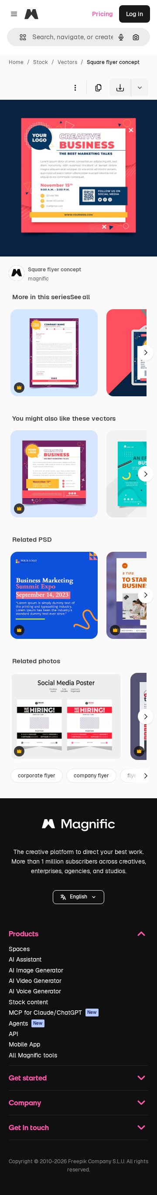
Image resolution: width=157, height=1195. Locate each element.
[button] (78, 897)
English (78, 896)
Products (23, 933)
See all (80, 297)
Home (16, 62)
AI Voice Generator (35, 991)
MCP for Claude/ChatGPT (53, 1012)
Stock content (28, 1002)
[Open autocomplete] (19, 37)
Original (56, 116)
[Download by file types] (139, 87)
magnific (38, 278)
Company (25, 1102)
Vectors (67, 62)
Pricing (102, 14)
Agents (26, 1023)
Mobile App (24, 1044)
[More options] (75, 87)
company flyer (91, 775)
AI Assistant (25, 959)
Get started (28, 1077)
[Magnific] (78, 826)
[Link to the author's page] (16, 274)
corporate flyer (36, 775)
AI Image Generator (36, 970)
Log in (134, 14)
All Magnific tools (33, 1055)
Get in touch (29, 1127)
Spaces (19, 949)
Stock (40, 62)
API (13, 1034)
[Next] (146, 352)
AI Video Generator (35, 981)
